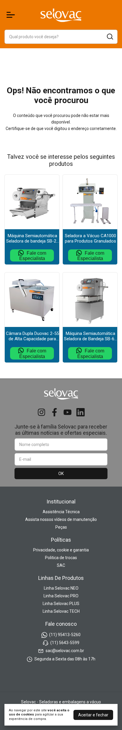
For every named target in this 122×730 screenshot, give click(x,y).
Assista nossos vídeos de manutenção (61, 519)
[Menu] (11, 14)
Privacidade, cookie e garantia (61, 550)
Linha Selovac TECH (61, 611)
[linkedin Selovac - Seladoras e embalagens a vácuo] (80, 412)
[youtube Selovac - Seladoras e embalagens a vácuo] (67, 412)
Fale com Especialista (32, 256)
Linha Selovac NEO (61, 588)
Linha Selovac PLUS (61, 603)
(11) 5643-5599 (64, 642)
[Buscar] (110, 36)
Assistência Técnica (61, 511)
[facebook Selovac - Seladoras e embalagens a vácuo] (54, 412)
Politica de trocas (61, 557)
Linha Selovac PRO (61, 595)
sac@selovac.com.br (65, 651)
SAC (61, 565)
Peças (61, 527)
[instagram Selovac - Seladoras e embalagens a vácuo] (41, 412)
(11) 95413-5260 (65, 634)
